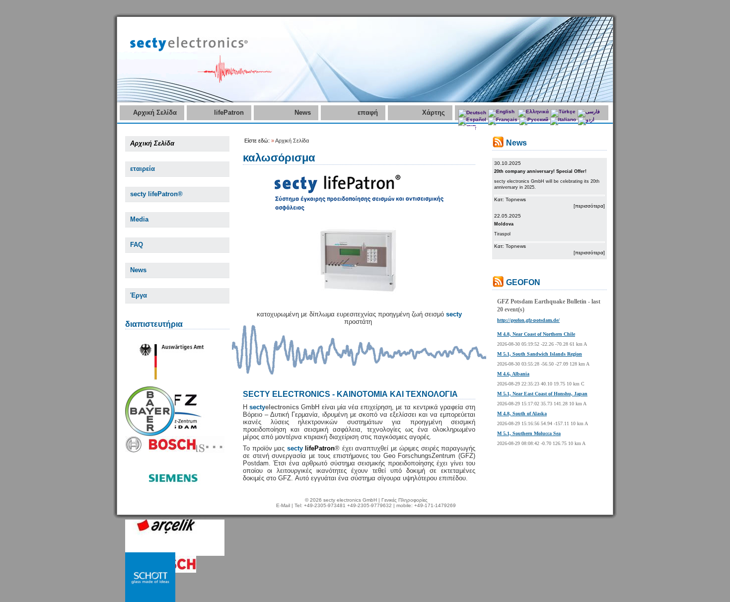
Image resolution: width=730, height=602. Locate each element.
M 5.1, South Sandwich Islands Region (539, 354)
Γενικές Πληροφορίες (404, 500)
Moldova (503, 224)
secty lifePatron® (156, 194)
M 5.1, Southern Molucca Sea (529, 433)
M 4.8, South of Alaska (522, 413)
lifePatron (229, 112)
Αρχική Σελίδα (155, 112)
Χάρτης (433, 112)
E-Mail (283, 505)
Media (139, 219)
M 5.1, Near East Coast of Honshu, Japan (542, 393)
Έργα (138, 295)
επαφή (368, 112)
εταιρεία (142, 168)
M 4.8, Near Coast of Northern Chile (536, 334)
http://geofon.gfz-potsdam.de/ (528, 320)
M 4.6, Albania (513, 373)
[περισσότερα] (589, 206)
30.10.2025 (507, 163)
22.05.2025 (507, 216)
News (302, 112)
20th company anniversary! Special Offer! (540, 171)
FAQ (136, 244)
